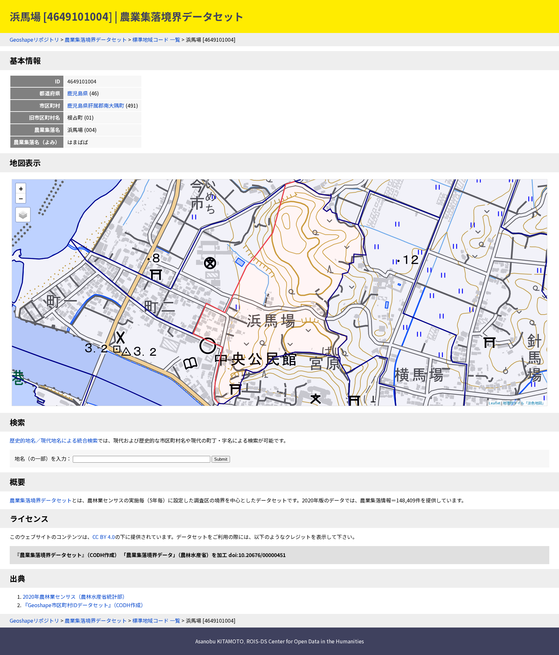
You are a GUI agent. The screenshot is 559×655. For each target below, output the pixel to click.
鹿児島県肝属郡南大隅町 (95, 105)
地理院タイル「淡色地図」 (524, 402)
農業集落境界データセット (96, 39)
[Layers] (23, 215)
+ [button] (21, 188)
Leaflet (494, 402)
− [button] (21, 198)
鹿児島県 (77, 93)
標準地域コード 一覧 (156, 39)
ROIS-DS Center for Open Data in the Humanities (305, 641)
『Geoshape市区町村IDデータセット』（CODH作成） (84, 605)
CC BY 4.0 (104, 537)
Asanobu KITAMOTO (219, 641)
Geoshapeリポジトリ (34, 39)
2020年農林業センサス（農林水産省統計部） (75, 596)
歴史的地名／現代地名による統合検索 (54, 440)
